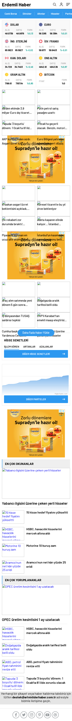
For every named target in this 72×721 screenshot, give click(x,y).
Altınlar (41, 13)
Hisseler (55, 13)
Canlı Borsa (11, 13)
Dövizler (27, 13)
